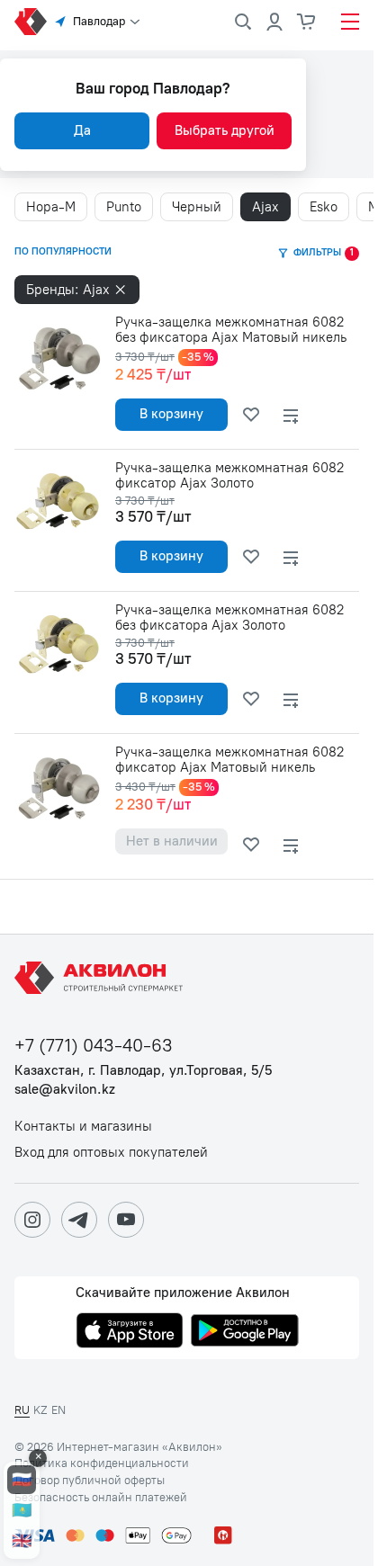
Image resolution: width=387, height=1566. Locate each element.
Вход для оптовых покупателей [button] (111, 1152)
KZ (40, 1410)
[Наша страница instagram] (32, 1220)
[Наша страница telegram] (79, 1220)
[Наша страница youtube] (126, 1220)
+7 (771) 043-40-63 (93, 1045)
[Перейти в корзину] (307, 21)
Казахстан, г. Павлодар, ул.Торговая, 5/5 (143, 1070)
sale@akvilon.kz (64, 1089)
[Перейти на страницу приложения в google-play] (245, 1332)
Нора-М (51, 207)
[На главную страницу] (101, 977)
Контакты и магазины (83, 1126)
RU (22, 1410)
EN (58, 1410)
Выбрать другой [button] (224, 130)
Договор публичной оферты (89, 1480)
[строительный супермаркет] (30, 21)
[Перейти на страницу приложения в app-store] (130, 1332)
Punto (123, 207)
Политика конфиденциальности (101, 1463)
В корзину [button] (171, 414)
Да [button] (82, 130)
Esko (324, 207)
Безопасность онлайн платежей (100, 1497)
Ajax (265, 207)
